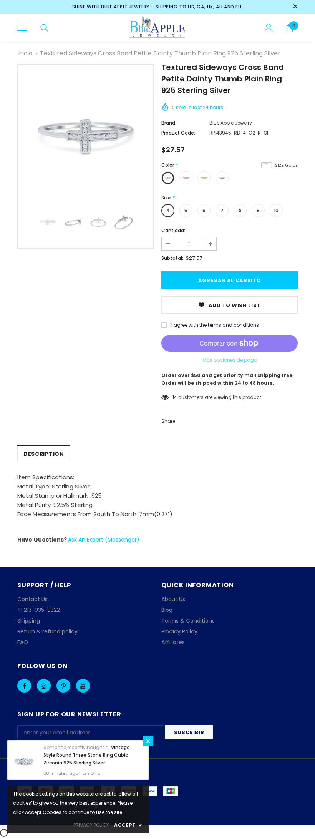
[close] (295, 7)
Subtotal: (172, 258)
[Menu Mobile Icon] (22, 28)
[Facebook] (24, 686)
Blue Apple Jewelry (230, 123)
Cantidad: (173, 230)
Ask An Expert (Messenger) (103, 539)
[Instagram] (44, 686)
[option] (85, 132)
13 (174, 397)
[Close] (148, 741)
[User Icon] (269, 28)
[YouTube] (83, 686)
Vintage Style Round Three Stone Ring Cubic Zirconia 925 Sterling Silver (86, 755)
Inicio (25, 53)
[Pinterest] (63, 686)
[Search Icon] (44, 28)
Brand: (168, 123)
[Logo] (158, 27)
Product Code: (178, 133)
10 (276, 210)
